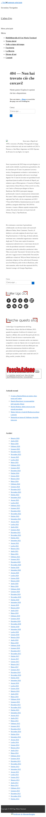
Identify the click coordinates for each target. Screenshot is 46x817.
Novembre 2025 (16, 454)
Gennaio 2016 (15, 702)
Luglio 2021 (15, 546)
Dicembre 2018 (16, 621)
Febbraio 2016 (15, 699)
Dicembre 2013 (16, 761)
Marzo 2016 (15, 697)
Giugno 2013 (15, 777)
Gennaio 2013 (15, 791)
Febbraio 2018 (15, 645)
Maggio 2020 (15, 581)
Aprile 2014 (14, 750)
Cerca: (12, 107)
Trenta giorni (11, 41)
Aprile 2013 (14, 783)
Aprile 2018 (14, 640)
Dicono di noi (11, 54)
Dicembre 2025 (16, 452)
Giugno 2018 (15, 635)
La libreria (10, 51)
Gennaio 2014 (15, 758)
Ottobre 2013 (15, 766)
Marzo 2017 (15, 667)
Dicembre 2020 (16, 562)
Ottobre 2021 (15, 538)
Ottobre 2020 (15, 567)
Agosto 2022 (15, 522)
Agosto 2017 (15, 659)
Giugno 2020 (15, 578)
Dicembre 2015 (16, 705)
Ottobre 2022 (15, 516)
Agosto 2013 (15, 772)
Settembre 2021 (16, 540)
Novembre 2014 (16, 731)
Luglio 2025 (15, 460)
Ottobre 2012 (15, 799)
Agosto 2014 (15, 740)
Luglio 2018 (15, 632)
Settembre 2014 (16, 737)
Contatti (9, 58)
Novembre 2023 (16, 492)
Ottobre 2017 (15, 656)
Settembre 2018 (16, 629)
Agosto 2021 (15, 543)
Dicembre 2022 (16, 511)
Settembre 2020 (16, 570)
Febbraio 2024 (15, 484)
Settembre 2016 (16, 680)
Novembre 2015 (16, 707)
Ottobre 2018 (15, 627)
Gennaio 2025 (15, 468)
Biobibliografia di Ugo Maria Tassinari (21, 38)
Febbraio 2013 (15, 788)
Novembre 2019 (16, 597)
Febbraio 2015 (15, 723)
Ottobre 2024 (15, 473)
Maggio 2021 (15, 548)
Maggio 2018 (15, 637)
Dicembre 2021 (16, 532)
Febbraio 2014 (15, 756)
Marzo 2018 (15, 643)
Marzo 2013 (15, 785)
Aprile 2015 (14, 718)
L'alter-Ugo (6, 18)
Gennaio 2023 (15, 508)
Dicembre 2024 (16, 470)
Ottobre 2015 (15, 710)
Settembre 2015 (16, 713)
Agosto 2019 (15, 605)
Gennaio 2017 (15, 670)
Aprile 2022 (14, 527)
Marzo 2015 (15, 721)
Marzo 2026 (15, 444)
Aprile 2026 (14, 441)
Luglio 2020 (15, 575)
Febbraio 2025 (15, 465)
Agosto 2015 (15, 715)
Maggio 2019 (15, 608)
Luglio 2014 (15, 742)
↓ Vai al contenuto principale (11, 3)
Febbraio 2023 (15, 505)
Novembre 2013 (16, 764)
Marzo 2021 (15, 554)
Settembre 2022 (16, 519)
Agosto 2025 (15, 457)
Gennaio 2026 (15, 449)
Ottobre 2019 (15, 600)
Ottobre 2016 (15, 678)
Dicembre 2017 (16, 651)
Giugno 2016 (15, 688)
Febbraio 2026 (15, 446)
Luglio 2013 (15, 774)
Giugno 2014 (15, 745)
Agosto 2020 (15, 573)
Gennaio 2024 (15, 487)
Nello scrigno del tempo (15, 44)
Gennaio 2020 (15, 591)
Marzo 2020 (15, 586)
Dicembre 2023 (16, 489)
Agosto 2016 (15, 683)
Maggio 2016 (15, 691)
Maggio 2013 (15, 780)
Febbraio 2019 (15, 616)
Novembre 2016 (16, 675)
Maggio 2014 (15, 748)
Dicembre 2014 (16, 729)
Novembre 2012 (16, 796)
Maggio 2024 (15, 479)
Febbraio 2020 (15, 589)
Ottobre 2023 (15, 495)
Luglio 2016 (15, 686)
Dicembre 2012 (16, 793)
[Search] (11, 115)
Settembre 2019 (16, 602)
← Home (23, 99)
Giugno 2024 (15, 476)
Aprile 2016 (14, 694)
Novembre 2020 (16, 565)
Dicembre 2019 (16, 594)
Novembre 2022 (16, 514)
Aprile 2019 (14, 610)
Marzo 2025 (15, 462)
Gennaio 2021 (15, 559)
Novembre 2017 (16, 653)
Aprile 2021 (14, 551)
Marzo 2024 (15, 481)
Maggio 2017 (15, 664)
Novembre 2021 (16, 535)
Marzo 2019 (15, 613)
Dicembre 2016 (16, 672)
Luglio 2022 (15, 524)
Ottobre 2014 (15, 734)
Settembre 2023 (16, 497)
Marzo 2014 (15, 753)
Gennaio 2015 (15, 726)
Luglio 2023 (15, 503)
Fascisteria (10, 48)
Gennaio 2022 (15, 530)
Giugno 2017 (15, 662)
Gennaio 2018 (15, 648)
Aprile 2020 (14, 583)
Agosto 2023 (15, 500)
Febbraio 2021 (15, 557)
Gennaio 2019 (15, 618)
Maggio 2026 (15, 438)
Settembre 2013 (16, 769)
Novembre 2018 (16, 624)
